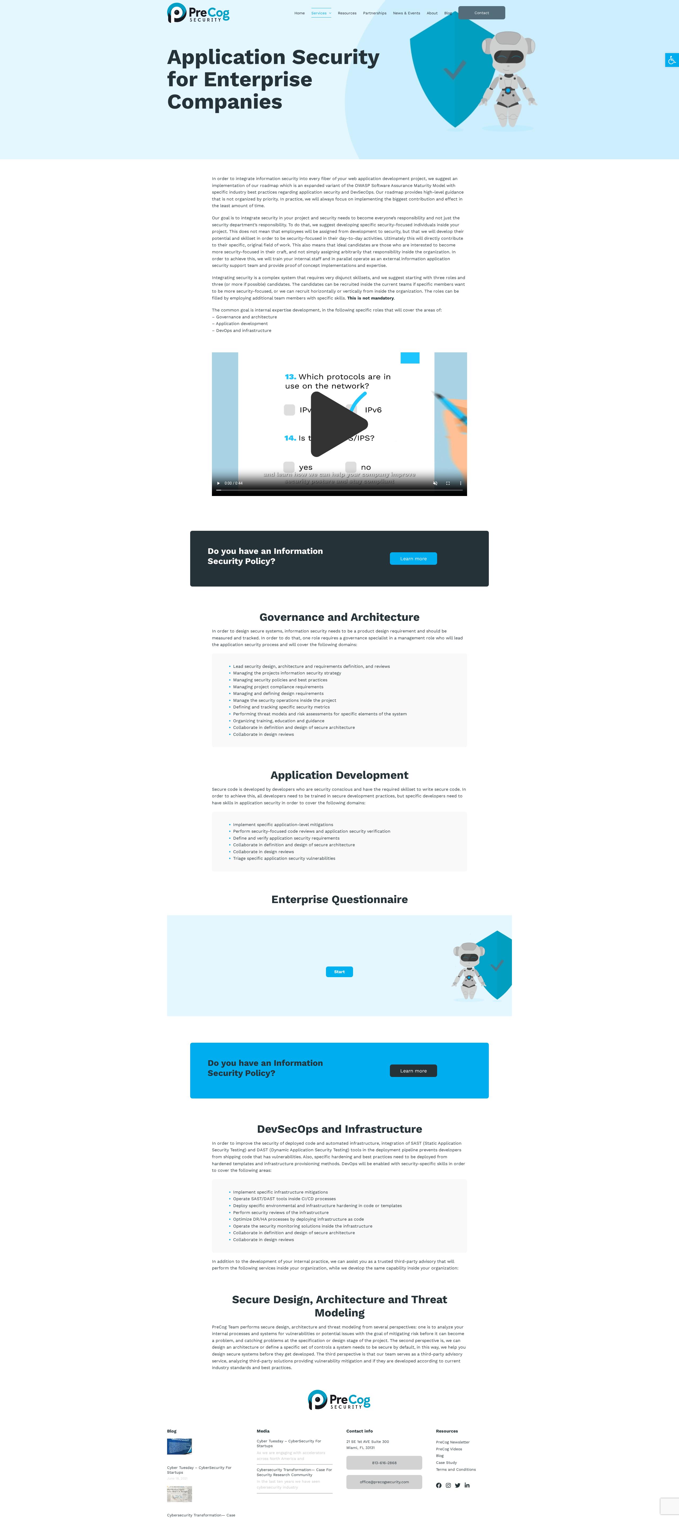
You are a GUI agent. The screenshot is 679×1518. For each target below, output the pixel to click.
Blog (439, 1455)
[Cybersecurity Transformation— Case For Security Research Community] (179, 1494)
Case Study (446, 1462)
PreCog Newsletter (453, 1442)
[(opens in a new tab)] (179, 1447)
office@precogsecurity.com (384, 1482)
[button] (672, 60)
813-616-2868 (384, 1463)
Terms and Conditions (456, 1469)
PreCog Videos (449, 1449)
